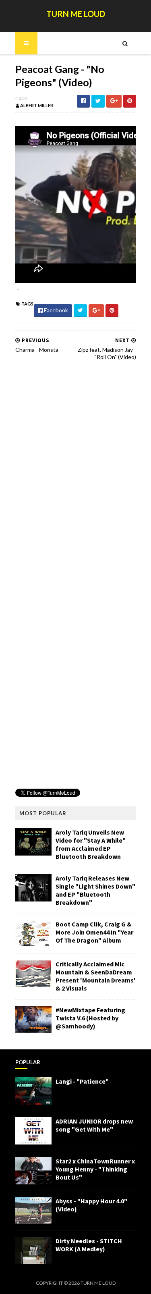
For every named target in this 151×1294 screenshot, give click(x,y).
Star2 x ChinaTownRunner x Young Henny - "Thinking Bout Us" (95, 1169)
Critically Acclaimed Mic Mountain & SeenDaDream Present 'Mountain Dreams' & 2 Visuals (96, 976)
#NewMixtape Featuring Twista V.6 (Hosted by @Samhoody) (90, 1018)
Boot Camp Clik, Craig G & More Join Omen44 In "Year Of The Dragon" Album (94, 932)
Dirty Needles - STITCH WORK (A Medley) (89, 1245)
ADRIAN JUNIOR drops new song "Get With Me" (94, 1125)
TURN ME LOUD (75, 14)
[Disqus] (75, 470)
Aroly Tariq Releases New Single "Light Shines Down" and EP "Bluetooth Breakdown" (95, 890)
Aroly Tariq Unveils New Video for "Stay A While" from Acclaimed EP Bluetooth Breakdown (91, 844)
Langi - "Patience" (82, 1081)
